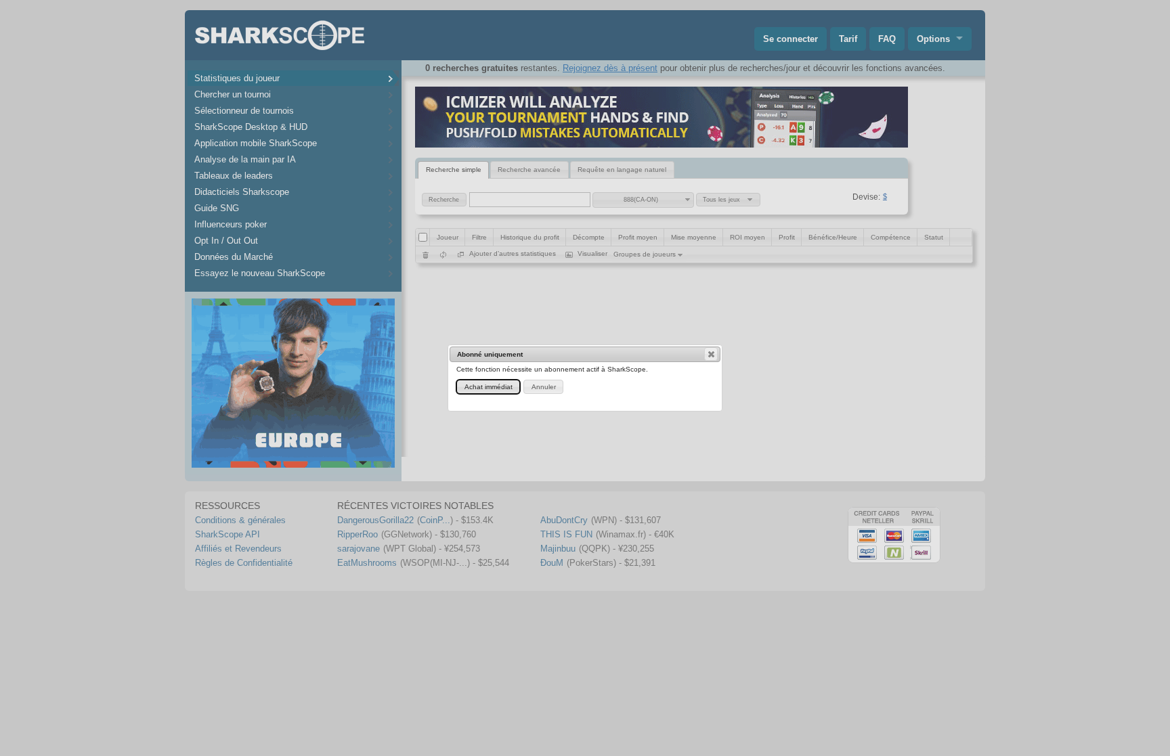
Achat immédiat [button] (488, 387)
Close (711, 354)
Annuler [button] (544, 387)
